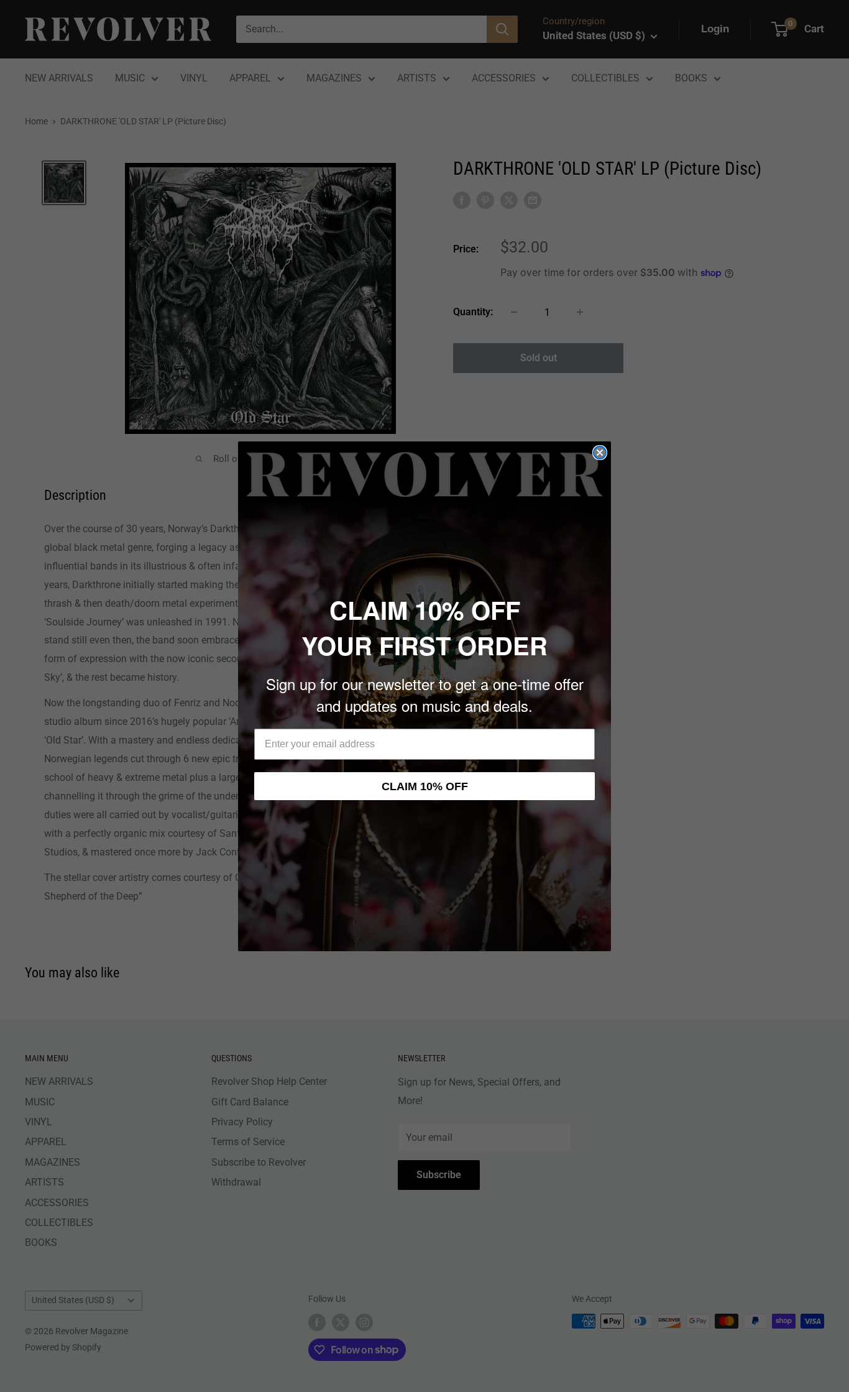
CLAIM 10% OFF (425, 786)
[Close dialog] (600, 452)
